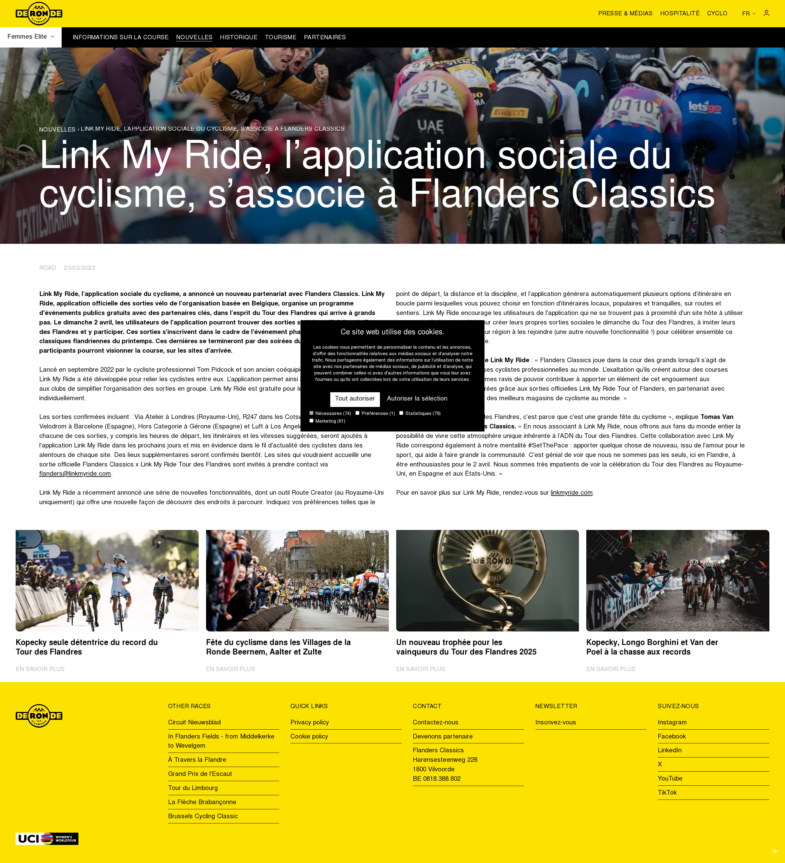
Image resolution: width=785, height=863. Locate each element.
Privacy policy (309, 723)
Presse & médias (625, 14)
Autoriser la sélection (417, 399)
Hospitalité (680, 14)
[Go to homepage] (39, 13)
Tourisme (281, 38)
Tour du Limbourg (193, 788)
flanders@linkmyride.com (75, 474)
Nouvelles (194, 38)
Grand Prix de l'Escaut (200, 774)
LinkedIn (670, 751)
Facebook (672, 737)
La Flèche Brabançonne (202, 803)
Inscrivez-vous (555, 723)
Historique (239, 38)
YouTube (670, 779)
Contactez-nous (435, 723)
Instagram (672, 723)
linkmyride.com (572, 493)
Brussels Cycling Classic (203, 817)
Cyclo (717, 14)
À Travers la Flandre (197, 760)
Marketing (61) (329, 421)
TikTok (667, 793)
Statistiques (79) (422, 414)
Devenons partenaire (443, 737)
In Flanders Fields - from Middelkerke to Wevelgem (221, 742)
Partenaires (325, 38)
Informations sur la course (121, 38)
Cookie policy (309, 737)
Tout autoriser (355, 399)
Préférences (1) (377, 414)
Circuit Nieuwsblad (194, 723)
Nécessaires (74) (332, 414)
